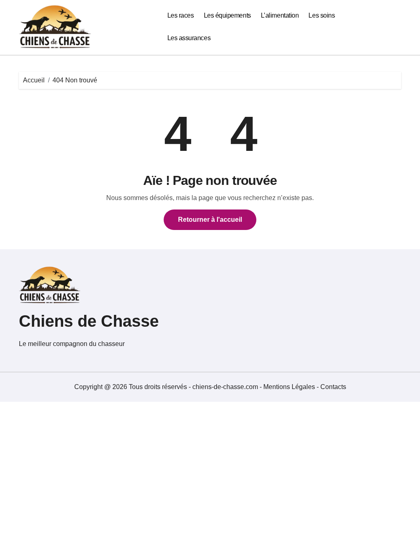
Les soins (321, 15)
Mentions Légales (290, 386)
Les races (180, 15)
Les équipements (227, 15)
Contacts (333, 386)
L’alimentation (280, 15)
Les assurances (188, 37)
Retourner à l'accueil (210, 219)
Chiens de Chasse (89, 321)
